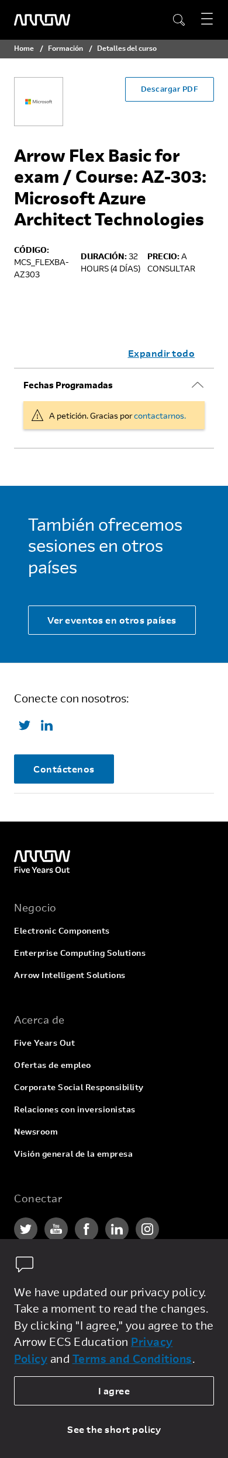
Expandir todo (161, 353)
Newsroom (36, 1131)
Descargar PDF (170, 88)
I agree (114, 1390)
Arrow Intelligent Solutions (70, 974)
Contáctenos (64, 769)
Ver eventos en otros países (112, 620)
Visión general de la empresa (73, 1153)
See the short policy (114, 1429)
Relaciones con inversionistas (75, 1109)
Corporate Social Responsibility (79, 1086)
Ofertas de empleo (52, 1064)
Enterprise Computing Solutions (80, 952)
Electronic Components (62, 930)
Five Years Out (44, 1042)
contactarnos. (160, 415)
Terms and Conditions (132, 1358)
